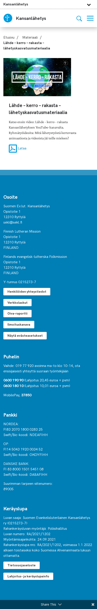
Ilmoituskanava (18, 324)
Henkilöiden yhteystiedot (26, 291)
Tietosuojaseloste (21, 565)
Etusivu (8, 37)
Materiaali (30, 37)
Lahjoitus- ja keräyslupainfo (28, 576)
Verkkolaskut (17, 302)
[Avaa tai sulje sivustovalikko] (89, 3)
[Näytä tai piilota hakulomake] (79, 18)
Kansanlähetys (15, 4)
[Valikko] (90, 18)
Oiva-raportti (17, 313)
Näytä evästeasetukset (25, 335)
